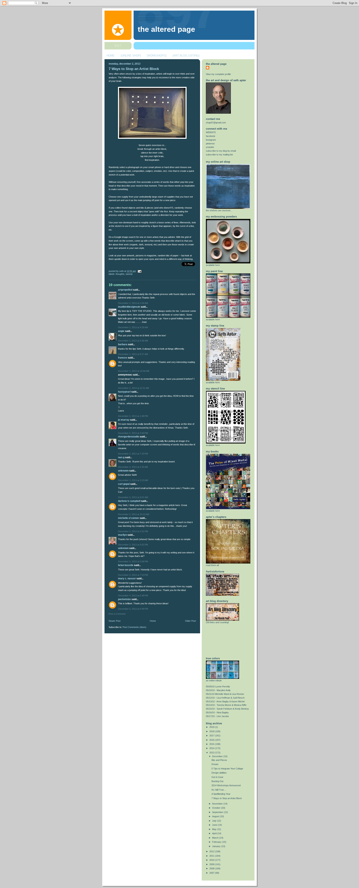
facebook (210, 136)
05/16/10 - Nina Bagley (217, 712)
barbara (122, 344)
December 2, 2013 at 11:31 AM (133, 388)
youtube (210, 147)
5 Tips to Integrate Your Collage (227, 768)
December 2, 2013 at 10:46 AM (133, 371)
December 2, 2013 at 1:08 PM (133, 416)
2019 (212, 727)
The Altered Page (166, 29)
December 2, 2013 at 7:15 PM (133, 453)
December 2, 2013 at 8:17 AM (133, 354)
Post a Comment (117, 614)
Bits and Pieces (219, 760)
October (216, 808)
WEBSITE (211, 132)
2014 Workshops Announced (226, 785)
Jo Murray (123, 419)
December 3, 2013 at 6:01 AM (133, 497)
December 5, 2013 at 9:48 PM (133, 609)
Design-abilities (219, 772)
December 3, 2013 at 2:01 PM (133, 531)
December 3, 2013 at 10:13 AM (133, 514)
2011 (212, 856)
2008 (212, 868)
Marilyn (122, 534)
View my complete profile (218, 74)
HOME (111, 55)
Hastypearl (124, 391)
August (216, 816)
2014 (212, 748)
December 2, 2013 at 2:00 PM (133, 433)
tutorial (129, 274)
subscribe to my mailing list (219, 154)
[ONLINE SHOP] (131, 55)
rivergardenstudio (128, 436)
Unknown (123, 470)
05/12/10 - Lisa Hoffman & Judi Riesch (225, 697)
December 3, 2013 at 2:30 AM (133, 467)
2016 (212, 740)
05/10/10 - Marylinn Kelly (218, 690)
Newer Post (114, 621)
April (214, 833)
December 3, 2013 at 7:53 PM (133, 575)
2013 (212, 752)
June (215, 825)
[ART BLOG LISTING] (186, 55)
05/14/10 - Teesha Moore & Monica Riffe (226, 705)
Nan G (121, 457)
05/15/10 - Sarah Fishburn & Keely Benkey (227, 708)
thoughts (120, 274)
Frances (122, 357)
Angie (121, 331)
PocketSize (124, 599)
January (216, 846)
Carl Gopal (124, 484)
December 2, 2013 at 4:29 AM (133, 327)
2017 (212, 735)
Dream (214, 764)
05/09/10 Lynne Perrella (218, 686)
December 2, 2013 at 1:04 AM (133, 303)
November (217, 803)
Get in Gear (217, 777)
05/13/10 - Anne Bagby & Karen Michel (225, 701)
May (214, 829)
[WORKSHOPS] (156, 55)
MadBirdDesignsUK (129, 306)
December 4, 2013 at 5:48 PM (133, 595)
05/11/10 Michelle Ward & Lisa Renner (225, 694)
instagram (211, 140)
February (217, 842)
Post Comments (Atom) (134, 627)
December (217, 756)
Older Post (190, 621)
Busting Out (217, 781)
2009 (212, 864)
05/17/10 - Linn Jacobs (217, 716)
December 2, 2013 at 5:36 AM (133, 340)
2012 (212, 851)
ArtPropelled (125, 289)
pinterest (210, 143)
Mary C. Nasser (127, 578)
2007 (212, 873)
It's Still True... (218, 790)
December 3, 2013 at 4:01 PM (133, 544)
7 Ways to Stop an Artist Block (134, 69)
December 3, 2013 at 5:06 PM (133, 561)
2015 (212, 744)
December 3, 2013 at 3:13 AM (133, 480)
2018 (212, 731)
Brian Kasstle (125, 565)
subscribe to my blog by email (221, 151)
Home (153, 621)
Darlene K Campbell (129, 501)
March (215, 837)
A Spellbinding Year (220, 794)
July (214, 820)
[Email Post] (138, 271)
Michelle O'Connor (128, 518)
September (218, 812)
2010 (212, 860)
